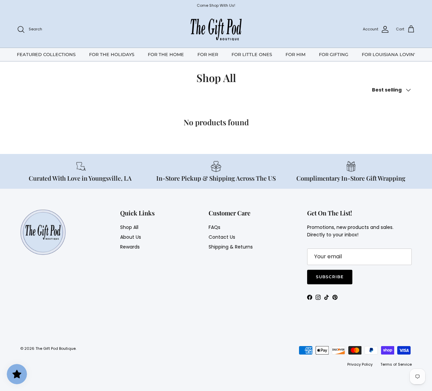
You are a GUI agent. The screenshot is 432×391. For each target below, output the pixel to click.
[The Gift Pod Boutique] (216, 29)
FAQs (214, 227)
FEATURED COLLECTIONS (46, 54)
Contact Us (222, 237)
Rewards (130, 246)
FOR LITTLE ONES (252, 54)
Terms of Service (396, 364)
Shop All (129, 227)
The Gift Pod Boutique (55, 348)
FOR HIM (295, 54)
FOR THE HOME (166, 54)
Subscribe (330, 276)
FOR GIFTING (333, 54)
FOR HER (207, 54)
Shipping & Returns (231, 246)
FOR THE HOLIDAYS (111, 54)
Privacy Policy (360, 364)
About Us (130, 237)
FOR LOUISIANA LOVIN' (388, 54)
